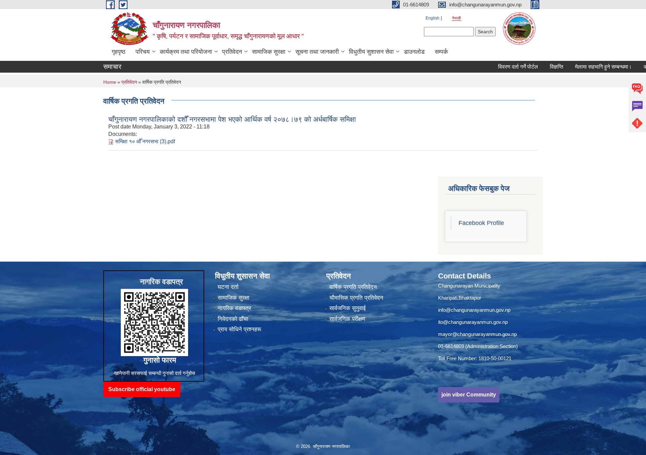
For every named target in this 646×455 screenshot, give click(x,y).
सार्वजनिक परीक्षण (347, 319)
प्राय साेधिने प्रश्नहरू (239, 329)
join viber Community (468, 394)
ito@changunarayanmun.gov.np (473, 322)
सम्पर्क (441, 51)
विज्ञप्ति (540, 67)
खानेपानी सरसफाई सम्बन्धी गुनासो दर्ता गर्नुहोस (154, 373)
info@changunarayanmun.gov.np (474, 310)
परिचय (143, 51)
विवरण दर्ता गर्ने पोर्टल (502, 67)
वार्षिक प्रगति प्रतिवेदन (353, 287)
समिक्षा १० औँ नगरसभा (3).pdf (145, 141)
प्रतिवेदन (232, 51)
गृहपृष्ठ (118, 51)
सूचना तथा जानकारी (317, 51)
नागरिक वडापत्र (234, 308)
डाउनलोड (414, 51)
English (432, 18)
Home (109, 82)
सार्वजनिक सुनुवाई (347, 308)
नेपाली (456, 18)
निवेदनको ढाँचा (233, 319)
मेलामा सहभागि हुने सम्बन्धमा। (587, 67)
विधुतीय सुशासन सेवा (371, 51)
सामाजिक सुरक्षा (268, 51)
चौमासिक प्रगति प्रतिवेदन (356, 298)
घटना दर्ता (228, 287)
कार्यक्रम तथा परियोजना (186, 51)
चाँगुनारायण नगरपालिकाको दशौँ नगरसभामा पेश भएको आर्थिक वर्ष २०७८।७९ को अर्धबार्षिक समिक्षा (232, 119)
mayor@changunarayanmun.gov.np (477, 334)
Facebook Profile (481, 223)
